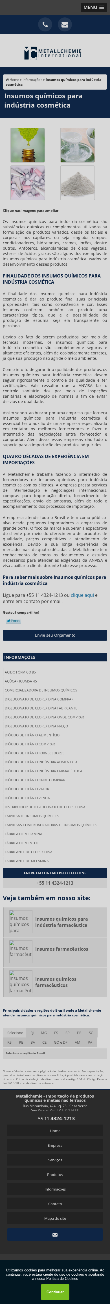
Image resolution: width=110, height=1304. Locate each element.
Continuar (55, 1292)
